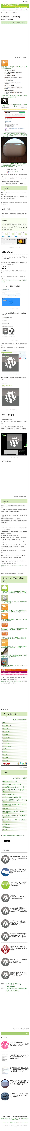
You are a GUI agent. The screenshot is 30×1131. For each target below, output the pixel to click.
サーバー (5, 734)
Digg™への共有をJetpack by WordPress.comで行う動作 (18, 871)
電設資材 (5, 760)
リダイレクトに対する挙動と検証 (12, 797)
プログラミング (7, 746)
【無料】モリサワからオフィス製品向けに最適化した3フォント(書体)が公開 (19, 1056)
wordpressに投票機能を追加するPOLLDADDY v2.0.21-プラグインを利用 (18, 935)
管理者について (7, 827)
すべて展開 (16, 719)
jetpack (4, 835)
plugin (17, 835)
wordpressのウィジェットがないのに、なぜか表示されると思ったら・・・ (18, 922)
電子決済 (5, 757)
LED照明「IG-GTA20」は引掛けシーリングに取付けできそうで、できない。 (19, 1095)
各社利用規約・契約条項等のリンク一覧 (13, 787)
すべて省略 (23, 719)
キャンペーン (6, 731)
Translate (16, 171)
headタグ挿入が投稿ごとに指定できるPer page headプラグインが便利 (18, 974)
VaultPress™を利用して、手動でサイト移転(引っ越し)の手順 (18, 948)
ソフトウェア (6, 737)
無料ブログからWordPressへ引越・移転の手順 (15, 790)
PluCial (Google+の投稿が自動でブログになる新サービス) (14, 805)
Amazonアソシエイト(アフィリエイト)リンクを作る (14, 820)
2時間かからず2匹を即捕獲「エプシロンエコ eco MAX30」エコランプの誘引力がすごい (19, 1082)
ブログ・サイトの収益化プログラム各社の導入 (15, 816)
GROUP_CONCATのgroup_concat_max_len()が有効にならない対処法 (19, 1044)
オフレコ (5, 728)
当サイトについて (8, 830)
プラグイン (6, 743)
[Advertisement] (15, 40)
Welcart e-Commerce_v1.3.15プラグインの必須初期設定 (18, 897)
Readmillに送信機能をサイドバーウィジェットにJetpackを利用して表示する (18, 909)
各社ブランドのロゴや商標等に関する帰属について (12, 565)
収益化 (5, 752)
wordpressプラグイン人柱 (10, 781)
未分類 (5, 754)
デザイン (5, 740)
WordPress (9, 835)
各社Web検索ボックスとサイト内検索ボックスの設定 (15, 812)
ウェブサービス (7, 725)
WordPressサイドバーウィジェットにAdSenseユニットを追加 (18, 858)
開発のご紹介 (6, 824)
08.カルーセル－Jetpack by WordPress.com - (15, 1116)
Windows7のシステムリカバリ (11, 808)
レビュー (5, 749)
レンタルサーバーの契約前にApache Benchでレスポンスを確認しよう (18, 884)
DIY (4, 723)
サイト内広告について (23, 1118)
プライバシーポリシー (13, 1118)
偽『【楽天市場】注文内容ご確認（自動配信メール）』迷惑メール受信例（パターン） (19, 1069)
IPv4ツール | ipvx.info (8, 794)
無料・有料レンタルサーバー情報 (12, 784)
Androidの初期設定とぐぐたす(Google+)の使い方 (15, 800)
